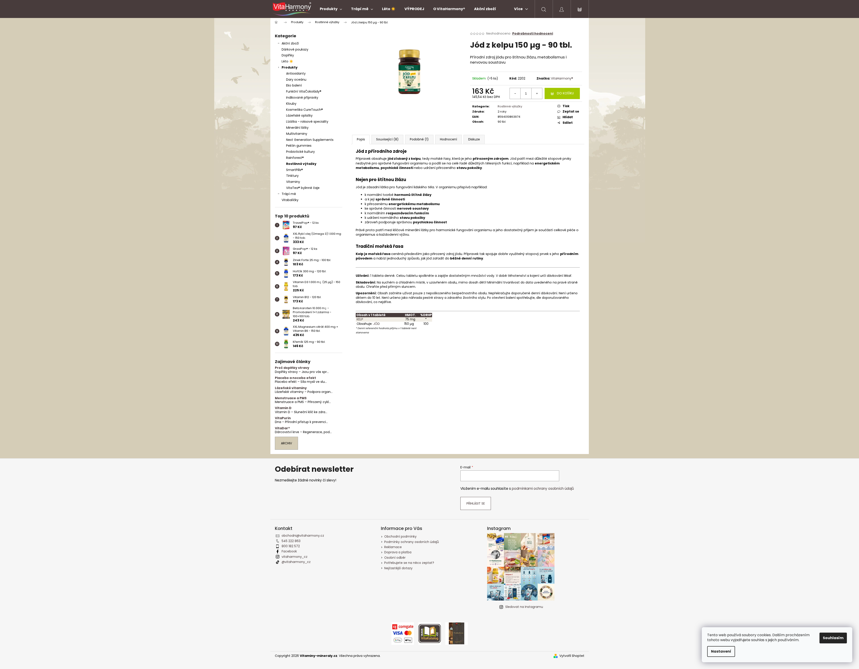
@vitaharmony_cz (296, 562)
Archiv (286, 443)
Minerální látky (297, 127)
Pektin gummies (298, 145)
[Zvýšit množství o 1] (536, 93)
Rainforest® (295, 157)
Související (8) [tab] (387, 139)
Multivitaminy (296, 133)
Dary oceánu (296, 79)
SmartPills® (294, 170)
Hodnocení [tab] (448, 139)
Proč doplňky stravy (292, 368)
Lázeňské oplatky (299, 115)
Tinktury (292, 175)
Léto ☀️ (287, 61)
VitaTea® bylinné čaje (303, 188)
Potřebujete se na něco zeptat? (409, 562)
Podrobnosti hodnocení (532, 33)
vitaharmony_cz (294, 556)
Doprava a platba (397, 552)
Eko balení (294, 85)
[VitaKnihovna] (456, 633)
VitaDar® (282, 428)
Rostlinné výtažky (301, 164)
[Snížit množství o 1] (515, 93)
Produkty (290, 67)
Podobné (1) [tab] (419, 139)
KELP (359, 319)
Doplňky (288, 55)
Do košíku (565, 93)
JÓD (376, 323)
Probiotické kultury (300, 151)
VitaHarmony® (562, 78)
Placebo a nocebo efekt (295, 378)
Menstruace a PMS (291, 398)
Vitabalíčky (290, 200)
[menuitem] (331, 9)
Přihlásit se (475, 503)
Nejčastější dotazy (398, 568)
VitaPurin (283, 418)
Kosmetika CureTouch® (304, 109)
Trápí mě (289, 194)
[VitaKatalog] (429, 633)
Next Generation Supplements (309, 139)
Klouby (291, 103)
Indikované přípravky (302, 97)
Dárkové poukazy (295, 49)
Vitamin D (283, 408)
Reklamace (393, 547)
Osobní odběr (395, 557)
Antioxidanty (296, 73)
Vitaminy (293, 181)
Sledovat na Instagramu (524, 607)
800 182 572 (291, 546)
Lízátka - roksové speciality (307, 121)
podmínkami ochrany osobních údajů (543, 488)
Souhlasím (833, 637)
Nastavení (721, 651)
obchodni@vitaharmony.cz (303, 535)
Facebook (289, 551)
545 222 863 (291, 541)
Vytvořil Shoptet (571, 656)
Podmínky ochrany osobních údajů (411, 542)
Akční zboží (290, 43)
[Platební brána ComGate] (402, 633)
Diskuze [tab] (474, 139)
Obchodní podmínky (400, 536)
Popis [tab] (361, 139)
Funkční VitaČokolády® (303, 91)
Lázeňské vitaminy (291, 388)
